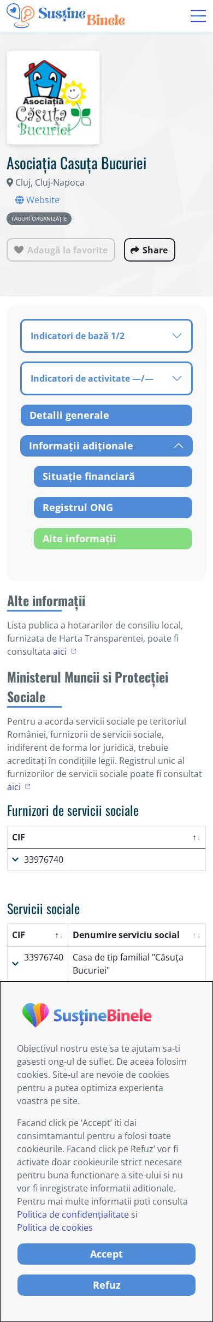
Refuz (107, 1284)
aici (60, 651)
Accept (106, 1253)
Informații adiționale (81, 445)
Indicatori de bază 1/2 (78, 336)
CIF (18, 837)
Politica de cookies (55, 1228)
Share (155, 250)
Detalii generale (69, 415)
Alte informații (79, 538)
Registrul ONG (78, 507)
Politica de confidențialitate (73, 1214)
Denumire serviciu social (126, 935)
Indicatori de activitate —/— (92, 378)
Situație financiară (89, 476)
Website (42, 200)
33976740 (43, 859)
